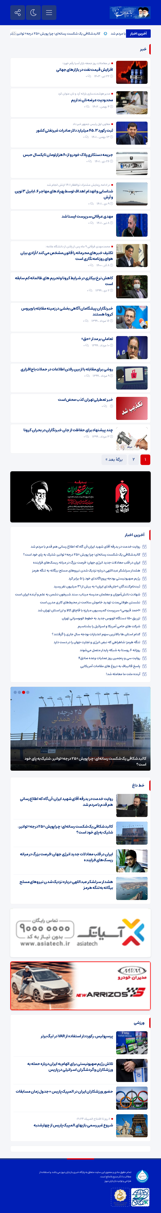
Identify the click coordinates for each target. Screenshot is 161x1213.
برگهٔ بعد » (114, 459)
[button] (28, 692)
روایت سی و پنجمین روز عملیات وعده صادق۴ (109, 658)
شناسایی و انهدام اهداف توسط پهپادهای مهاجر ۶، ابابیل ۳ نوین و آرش (64, 194)
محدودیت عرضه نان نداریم (92, 100)
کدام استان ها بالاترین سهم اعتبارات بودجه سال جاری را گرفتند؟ (96, 634)
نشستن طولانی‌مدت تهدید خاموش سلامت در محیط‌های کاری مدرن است (90, 602)
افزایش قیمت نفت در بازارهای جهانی (84, 70)
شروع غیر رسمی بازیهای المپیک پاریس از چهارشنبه (73, 1125)
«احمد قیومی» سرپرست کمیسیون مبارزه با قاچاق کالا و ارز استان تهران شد (89, 610)
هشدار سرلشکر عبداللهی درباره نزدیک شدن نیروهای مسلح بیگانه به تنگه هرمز (86, 570)
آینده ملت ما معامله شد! (123, 674)
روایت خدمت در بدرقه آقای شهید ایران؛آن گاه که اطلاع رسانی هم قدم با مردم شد (85, 546)
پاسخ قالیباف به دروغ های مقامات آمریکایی (110, 666)
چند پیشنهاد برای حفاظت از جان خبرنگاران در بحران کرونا (68, 430)
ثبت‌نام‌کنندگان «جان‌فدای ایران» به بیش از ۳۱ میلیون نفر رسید (97, 586)
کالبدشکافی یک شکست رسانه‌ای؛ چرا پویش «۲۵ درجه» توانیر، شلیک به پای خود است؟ (59, 33)
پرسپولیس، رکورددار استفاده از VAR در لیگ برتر (77, 1036)
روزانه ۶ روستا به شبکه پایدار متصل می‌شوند (110, 650)
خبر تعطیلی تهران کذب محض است (85, 400)
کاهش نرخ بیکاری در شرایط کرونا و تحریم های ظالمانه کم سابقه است (64, 281)
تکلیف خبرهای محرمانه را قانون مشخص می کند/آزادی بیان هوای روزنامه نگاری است (66, 256)
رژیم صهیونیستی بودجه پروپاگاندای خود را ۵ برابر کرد (104, 578)
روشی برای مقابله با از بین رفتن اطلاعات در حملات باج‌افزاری (67, 369)
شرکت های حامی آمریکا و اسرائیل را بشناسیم (109, 626)
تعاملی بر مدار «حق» (97, 339)
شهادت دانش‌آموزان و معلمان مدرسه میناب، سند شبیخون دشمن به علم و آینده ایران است (77, 594)
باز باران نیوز (110, 1181)
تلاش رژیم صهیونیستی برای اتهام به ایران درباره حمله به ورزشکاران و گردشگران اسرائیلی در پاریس (70, 1067)
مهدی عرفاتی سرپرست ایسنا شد (87, 216)
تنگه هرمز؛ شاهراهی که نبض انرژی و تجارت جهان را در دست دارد (97, 642)
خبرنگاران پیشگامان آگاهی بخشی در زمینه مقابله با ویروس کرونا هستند (67, 311)
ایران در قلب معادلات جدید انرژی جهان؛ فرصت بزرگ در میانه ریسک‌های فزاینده (86, 562)
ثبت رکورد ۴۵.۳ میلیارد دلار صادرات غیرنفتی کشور (74, 131)
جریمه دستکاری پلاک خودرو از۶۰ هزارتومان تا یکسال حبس (68, 155)
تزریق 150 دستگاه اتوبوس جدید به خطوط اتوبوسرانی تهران (101, 618)
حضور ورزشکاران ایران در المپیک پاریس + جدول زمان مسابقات (64, 1092)
